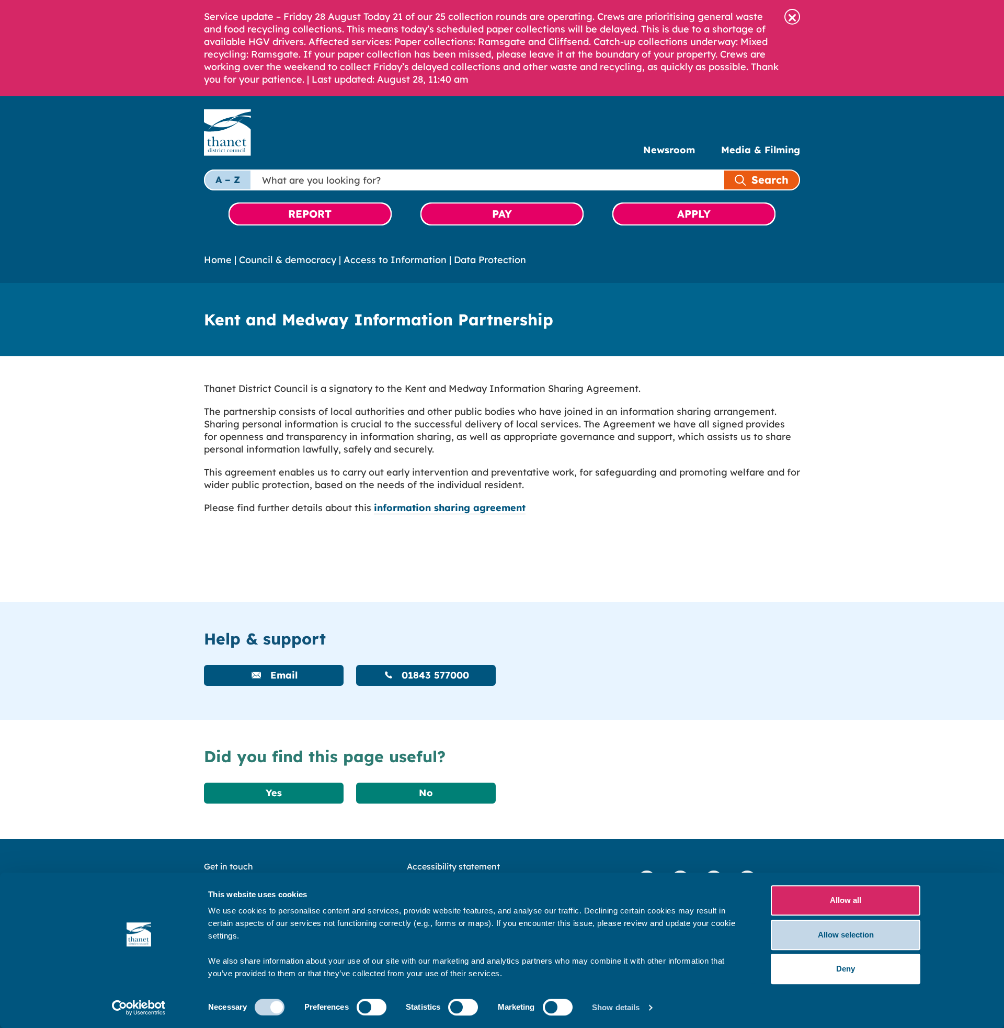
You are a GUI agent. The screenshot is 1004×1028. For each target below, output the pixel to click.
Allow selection (846, 934)
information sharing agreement (450, 508)
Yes (274, 793)
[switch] (371, 1007)
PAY (502, 213)
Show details (616, 1007)
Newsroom (669, 150)
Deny (845, 968)
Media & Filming (760, 150)
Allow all (845, 900)
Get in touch (228, 866)
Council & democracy (287, 260)
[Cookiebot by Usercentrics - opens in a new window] (139, 1007)
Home (218, 260)
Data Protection (490, 260)
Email (282, 675)
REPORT (310, 213)
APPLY (694, 213)
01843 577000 (433, 675)
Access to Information (395, 260)
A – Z (227, 180)
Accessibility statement (453, 866)
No (426, 793)
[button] (792, 17)
